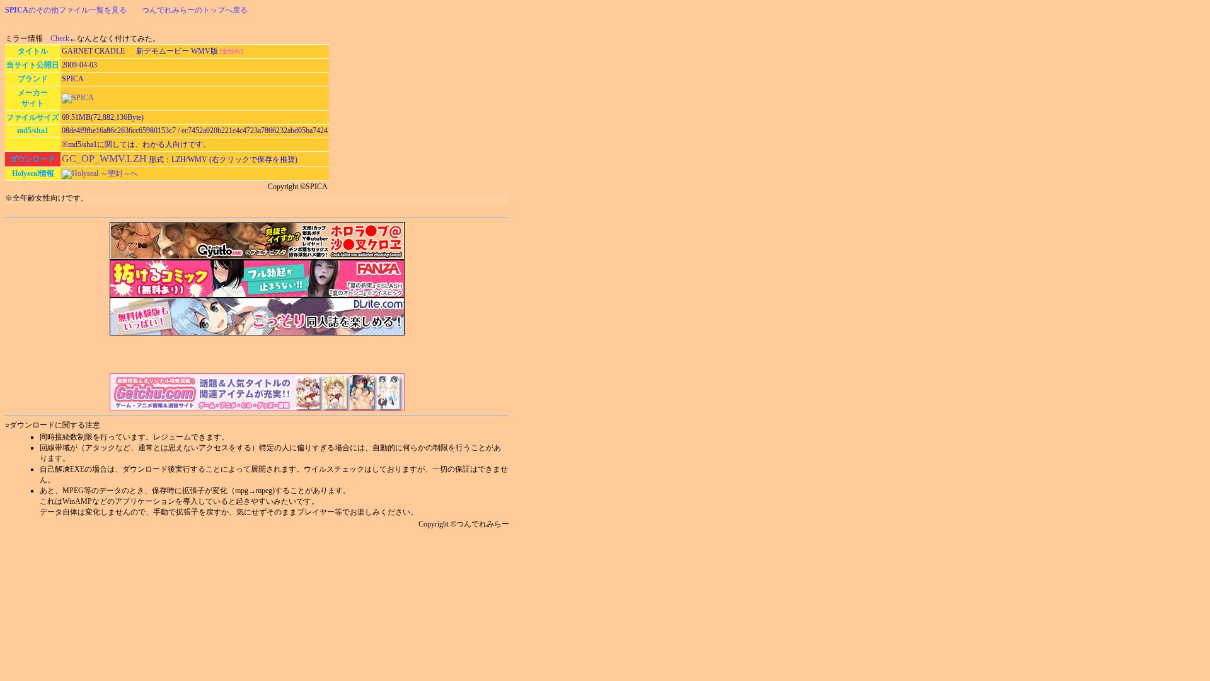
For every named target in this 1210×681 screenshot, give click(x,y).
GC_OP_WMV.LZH (104, 158)
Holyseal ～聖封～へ (105, 173)
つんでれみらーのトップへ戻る (195, 10)
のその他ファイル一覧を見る (66, 10)
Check (59, 38)
